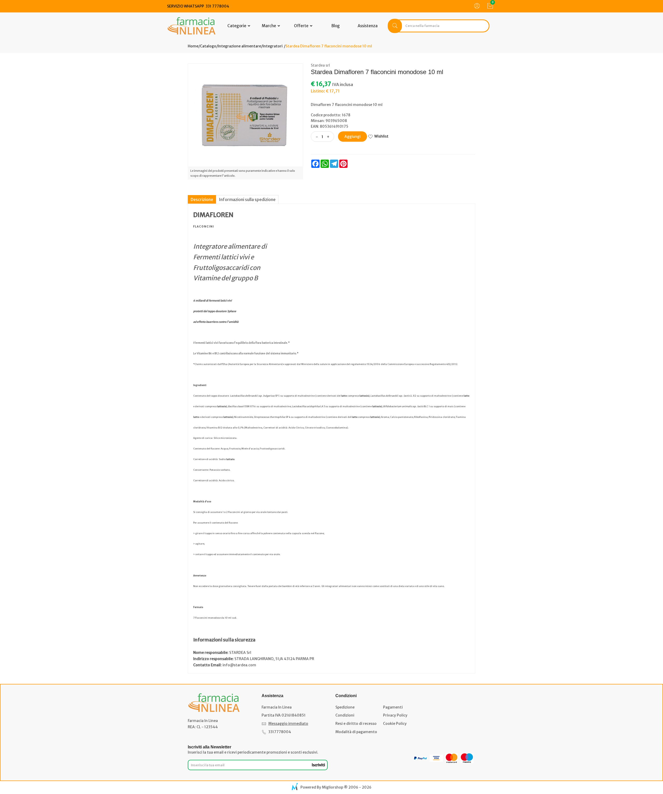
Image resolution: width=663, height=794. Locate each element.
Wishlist (381, 136)
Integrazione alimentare (239, 46)
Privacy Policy (395, 715)
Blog (336, 25)
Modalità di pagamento (356, 731)
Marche (269, 25)
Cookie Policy (395, 723)
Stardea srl (320, 65)
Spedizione (345, 707)
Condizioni (344, 715)
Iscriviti (318, 765)
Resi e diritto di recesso (356, 723)
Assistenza (368, 25)
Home (193, 46)
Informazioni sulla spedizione (247, 199)
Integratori (273, 46)
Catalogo (208, 46)
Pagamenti (393, 707)
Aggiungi (352, 136)
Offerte (301, 25)
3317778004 (279, 731)
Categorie (237, 25)
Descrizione (202, 199)
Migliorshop (332, 787)
